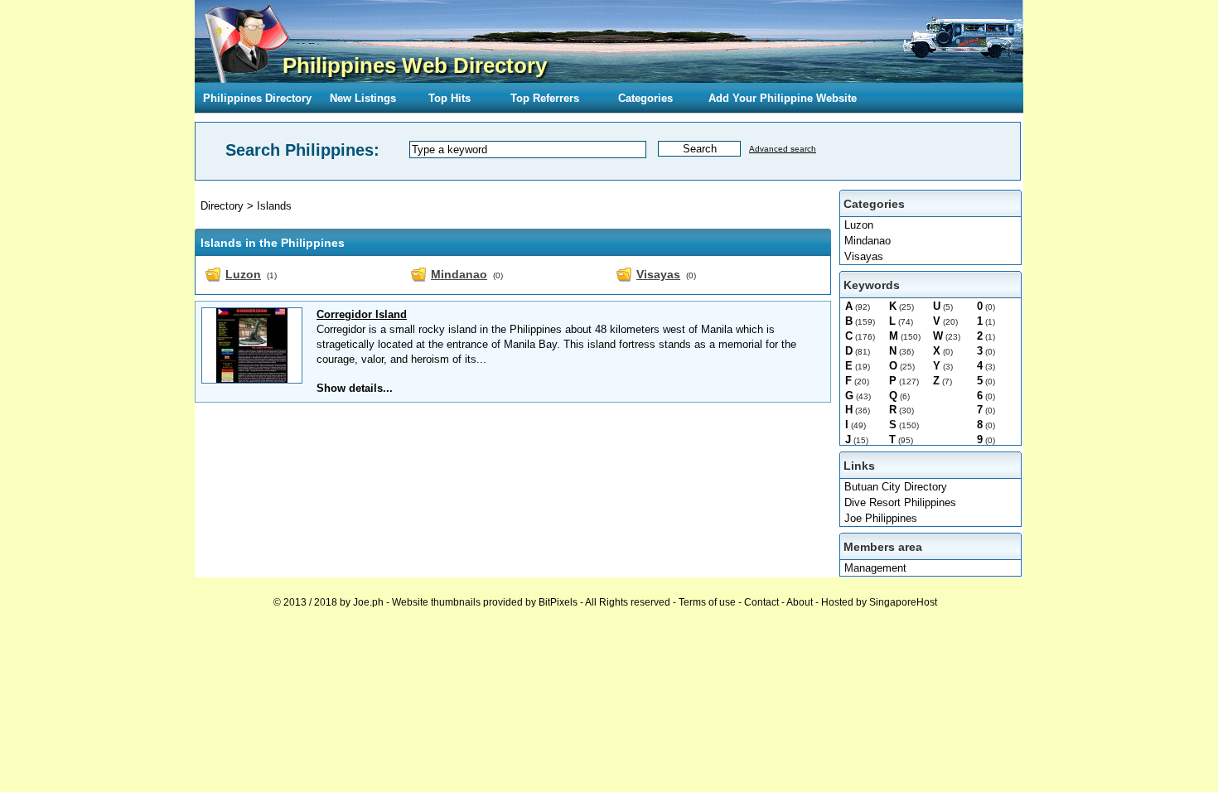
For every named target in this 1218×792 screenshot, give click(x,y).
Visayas (863, 256)
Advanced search (782, 148)
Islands (274, 206)
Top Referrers (544, 98)
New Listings (363, 98)
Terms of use (707, 602)
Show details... (355, 388)
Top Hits (449, 98)
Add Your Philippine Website (782, 98)
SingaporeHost (903, 602)
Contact (761, 602)
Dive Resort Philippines (900, 502)
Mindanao (867, 240)
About (799, 602)
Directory (222, 206)
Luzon (858, 225)
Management (875, 568)
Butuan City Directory (895, 487)
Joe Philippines (880, 518)
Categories (645, 98)
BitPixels (558, 602)
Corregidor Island (362, 314)
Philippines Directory (257, 98)
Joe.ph (368, 602)
